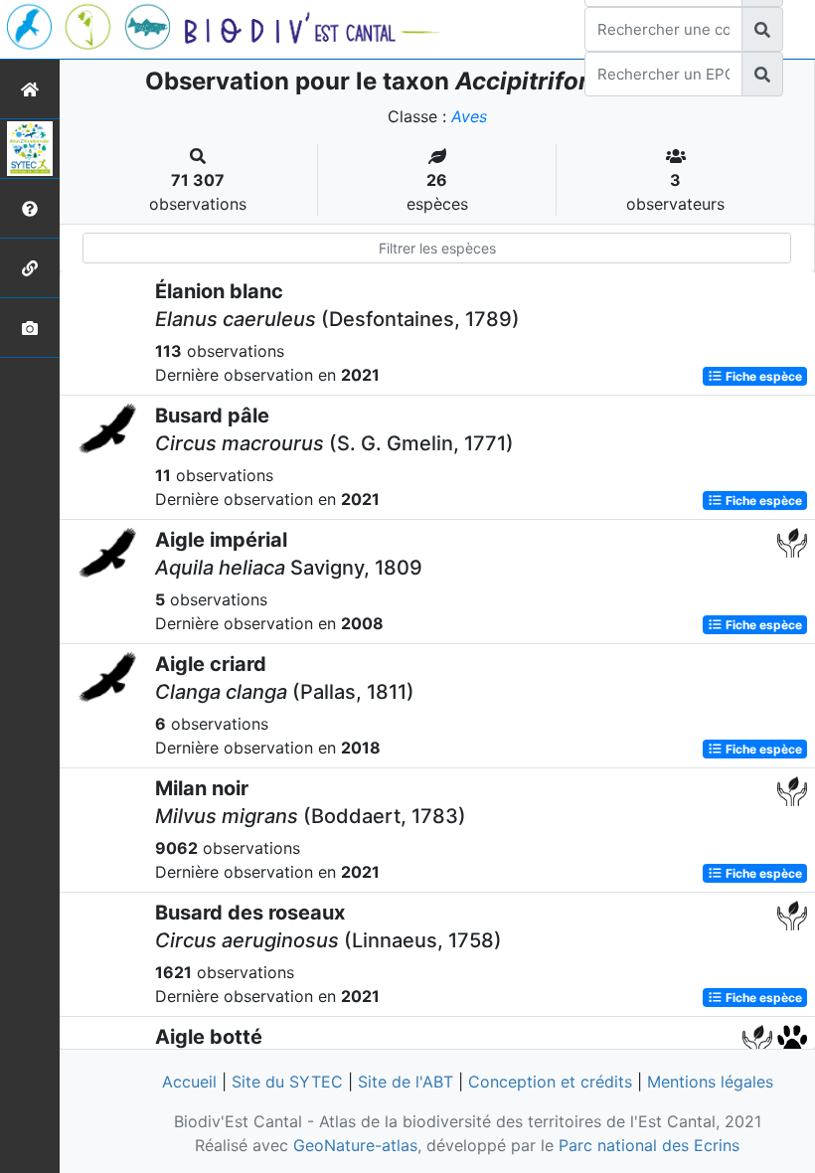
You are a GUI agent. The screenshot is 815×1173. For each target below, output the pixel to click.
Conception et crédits (550, 1081)
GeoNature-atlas (355, 1145)
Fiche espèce (762, 376)
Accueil (189, 1081)
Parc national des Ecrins (649, 1145)
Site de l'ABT (405, 1081)
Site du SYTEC (287, 1081)
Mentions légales (710, 1081)
